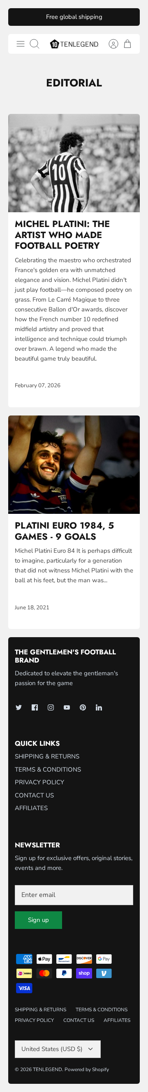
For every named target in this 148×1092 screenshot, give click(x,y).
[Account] (109, 44)
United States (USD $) (52, 1049)
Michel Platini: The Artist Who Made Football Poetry (62, 234)
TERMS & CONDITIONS (48, 769)
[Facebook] (35, 707)
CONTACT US (34, 795)
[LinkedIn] (99, 707)
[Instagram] (51, 707)
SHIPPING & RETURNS (47, 756)
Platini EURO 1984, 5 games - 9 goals (64, 531)
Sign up (38, 920)
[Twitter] (19, 707)
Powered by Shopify (87, 1069)
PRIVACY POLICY (39, 782)
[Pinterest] (83, 707)
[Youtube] (67, 707)
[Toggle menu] (21, 44)
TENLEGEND (47, 1069)
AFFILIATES (31, 808)
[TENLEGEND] (74, 44)
